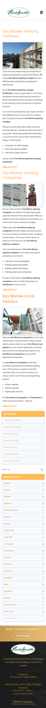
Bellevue (8, 503)
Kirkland (8, 591)
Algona (7, 483)
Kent (6, 584)
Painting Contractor (12, 460)
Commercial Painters (12, 420)
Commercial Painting (12, 427)
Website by (23, 701)
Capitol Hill (9, 530)
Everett (7, 557)
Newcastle (9, 611)
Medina (7, 598)
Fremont (8, 571)
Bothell (7, 517)
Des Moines (9, 550)
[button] (41, 12)
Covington (8, 544)
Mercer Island (10, 604)
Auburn (7, 490)
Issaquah (8, 577)
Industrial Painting (11, 440)
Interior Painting (10, 447)
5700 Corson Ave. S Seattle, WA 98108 (23, 677)
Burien (7, 523)
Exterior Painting (11, 433)
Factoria (8, 564)
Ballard (7, 496)
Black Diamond (11, 510)
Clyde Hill (8, 537)
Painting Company (11, 454)
